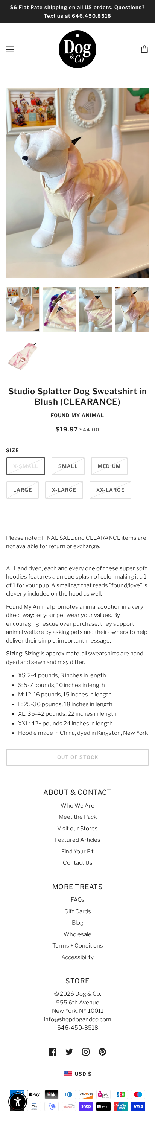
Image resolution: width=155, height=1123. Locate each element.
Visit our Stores (77, 828)
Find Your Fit (77, 851)
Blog (78, 922)
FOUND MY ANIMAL (77, 415)
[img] (52, 1052)
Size (12, 450)
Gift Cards (77, 911)
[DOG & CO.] (77, 49)
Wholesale (77, 934)
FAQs (78, 899)
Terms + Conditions (77, 945)
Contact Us (78, 862)
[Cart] (145, 49)
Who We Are (77, 805)
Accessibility (77, 957)
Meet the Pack (78, 817)
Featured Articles (77, 840)
